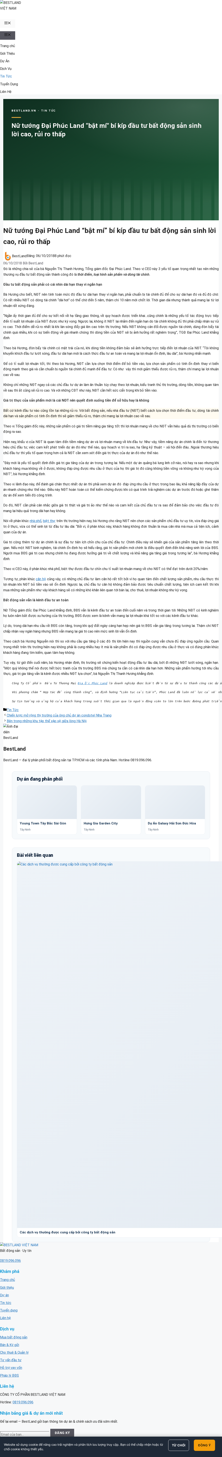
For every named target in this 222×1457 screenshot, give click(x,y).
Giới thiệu (7, 1288)
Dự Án (4, 61)
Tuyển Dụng (9, 84)
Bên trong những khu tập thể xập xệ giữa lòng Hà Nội (47, 721)
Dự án (4, 1295)
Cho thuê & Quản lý (14, 1352)
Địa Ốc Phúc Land (92, 683)
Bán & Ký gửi (9, 1345)
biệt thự (49, 521)
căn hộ (41, 579)
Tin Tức (6, 76)
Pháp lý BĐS (9, 1375)
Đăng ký (62, 1433)
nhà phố (35, 521)
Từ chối (179, 1445)
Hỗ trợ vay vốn (11, 1368)
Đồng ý (204, 1445)
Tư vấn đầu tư (10, 1360)
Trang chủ (7, 46)
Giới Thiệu (7, 53)
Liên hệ (5, 1318)
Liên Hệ (5, 92)
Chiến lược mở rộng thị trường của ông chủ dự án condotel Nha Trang (59, 715)
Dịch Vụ (5, 69)
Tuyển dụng (9, 1310)
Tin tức (5, 1303)
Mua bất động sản (13, 1337)
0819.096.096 (10, 1261)
